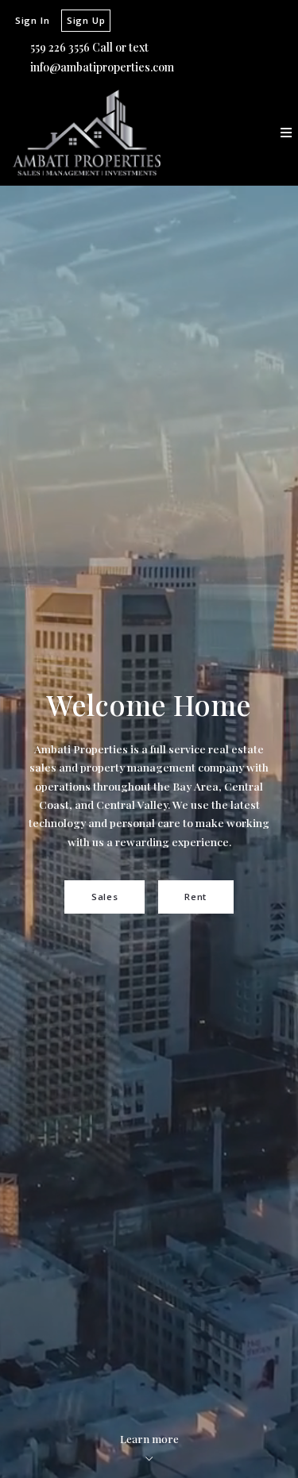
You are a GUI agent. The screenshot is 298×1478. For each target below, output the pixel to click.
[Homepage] (87, 132)
